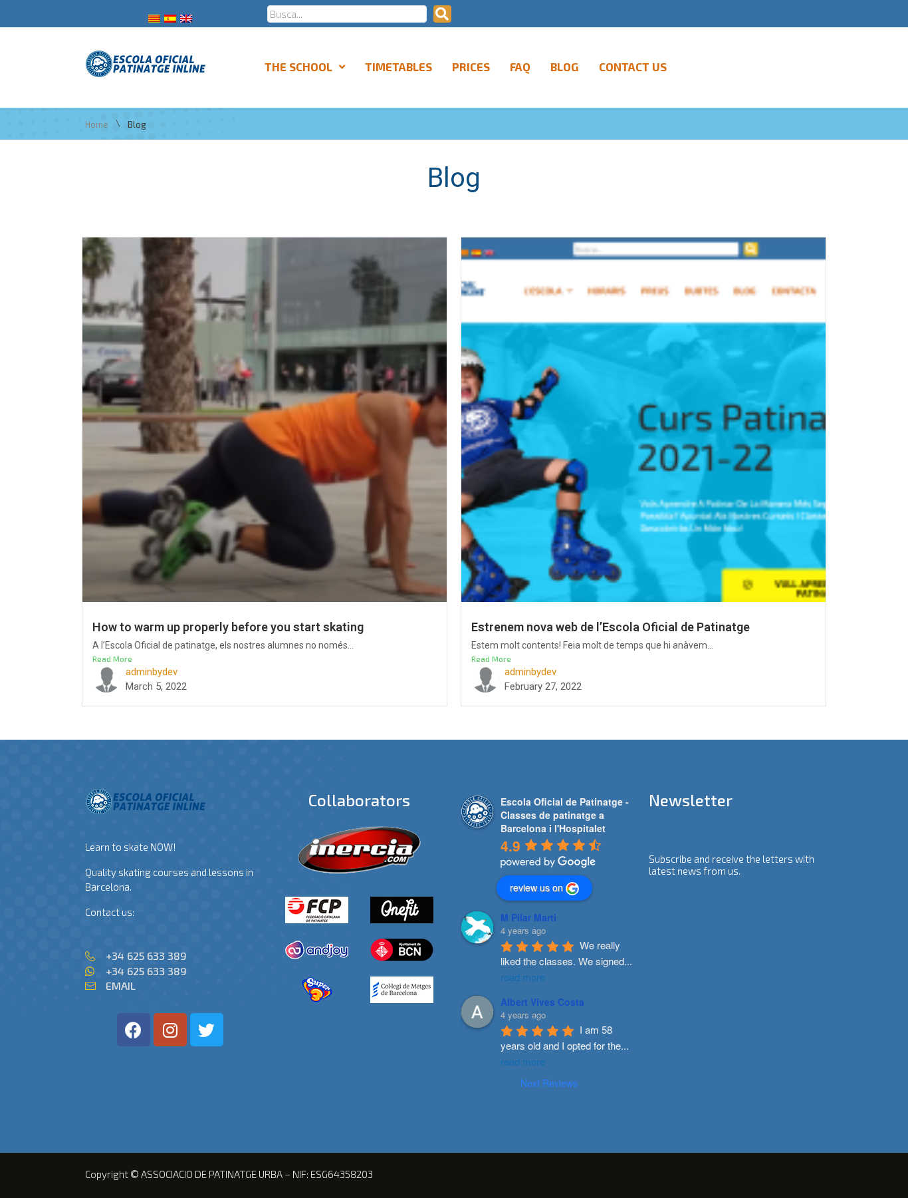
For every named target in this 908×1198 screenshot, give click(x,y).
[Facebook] (133, 1029)
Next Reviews (549, 1083)
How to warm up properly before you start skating (228, 627)
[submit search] (442, 14)
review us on (536, 887)
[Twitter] (206, 1029)
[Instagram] (170, 1029)
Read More (112, 658)
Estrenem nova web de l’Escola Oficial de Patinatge (610, 627)
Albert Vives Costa (542, 1001)
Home (96, 125)
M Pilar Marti (528, 917)
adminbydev (151, 672)
